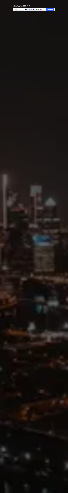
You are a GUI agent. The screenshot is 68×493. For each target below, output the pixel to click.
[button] (63, 1)
